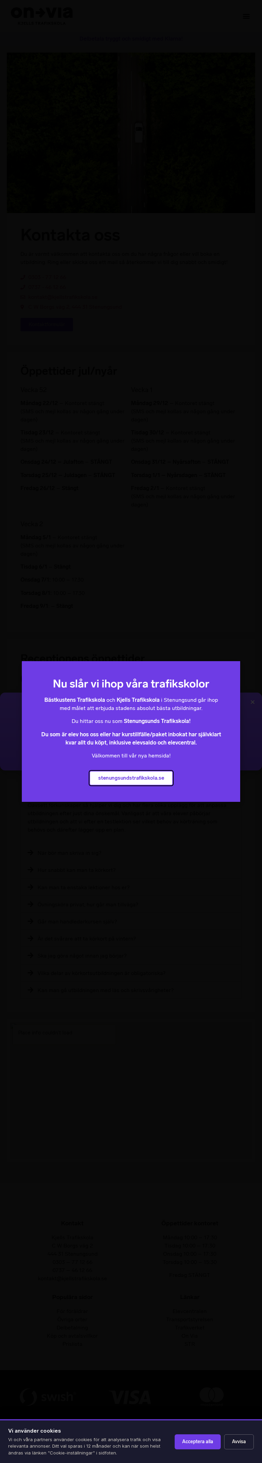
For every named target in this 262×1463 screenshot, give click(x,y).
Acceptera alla (197, 1442)
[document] (131, 731)
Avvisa (239, 1442)
